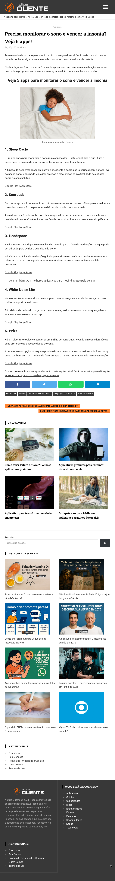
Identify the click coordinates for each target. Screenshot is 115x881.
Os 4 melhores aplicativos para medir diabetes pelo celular (60, 280)
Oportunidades (74, 820)
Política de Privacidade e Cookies (26, 760)
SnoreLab (70, 393)
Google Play (11, 185)
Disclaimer (14, 753)
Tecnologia (72, 827)
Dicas (69, 804)
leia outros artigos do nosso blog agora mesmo (32, 375)
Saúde (69, 824)
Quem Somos (16, 764)
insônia (22, 393)
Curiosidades (73, 801)
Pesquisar (10, 537)
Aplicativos (72, 793)
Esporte (70, 812)
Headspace (11, 393)
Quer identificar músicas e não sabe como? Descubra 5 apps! (73, 411)
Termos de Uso (17, 768)
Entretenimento (74, 808)
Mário (23, 47)
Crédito (70, 797)
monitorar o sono (36, 393)
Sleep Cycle (59, 393)
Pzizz (48, 393)
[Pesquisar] (105, 543)
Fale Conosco (16, 757)
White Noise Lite (85, 393)
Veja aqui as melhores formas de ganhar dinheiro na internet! (43, 406)
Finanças (71, 816)
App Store (26, 185)
